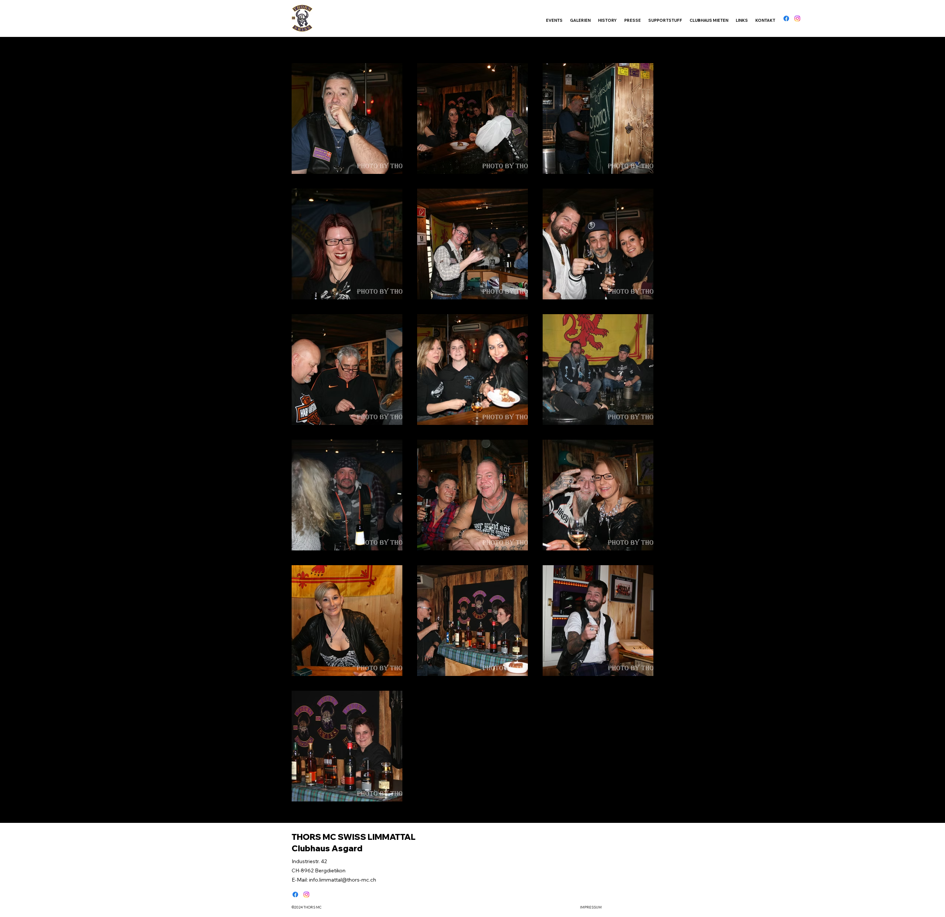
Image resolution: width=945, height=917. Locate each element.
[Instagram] (797, 18)
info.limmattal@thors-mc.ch (342, 879)
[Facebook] (786, 18)
